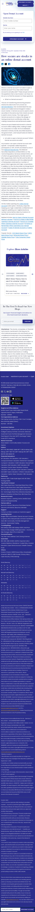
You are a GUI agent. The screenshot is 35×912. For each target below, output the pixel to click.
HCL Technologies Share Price (10, 492)
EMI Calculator (12, 465)
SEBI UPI (25, 5)
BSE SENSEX (10, 449)
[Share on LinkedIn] (2, 64)
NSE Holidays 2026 (6, 527)
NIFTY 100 (29, 452)
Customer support (25, 512)
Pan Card (7, 536)
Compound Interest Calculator (10, 461)
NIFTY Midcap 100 (21, 452)
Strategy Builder (5, 481)
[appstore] (16, 398)
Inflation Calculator (25, 472)
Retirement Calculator (27, 461)
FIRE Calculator (28, 474)
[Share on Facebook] (9, 64)
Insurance (12, 438)
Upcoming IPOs (5, 429)
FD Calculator (14, 458)
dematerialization (7, 107)
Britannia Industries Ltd (26, 492)
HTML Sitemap (15, 556)
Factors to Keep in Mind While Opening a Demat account (17, 221)
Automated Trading (13, 523)
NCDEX (12, 541)
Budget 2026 (4, 516)
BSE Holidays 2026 (17, 527)
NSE (5, 541)
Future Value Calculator (15, 467)
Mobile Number (8, 18)
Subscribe (28, 321)
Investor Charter (6, 552)
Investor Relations (6, 543)
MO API (24, 478)
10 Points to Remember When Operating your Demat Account (16, 226)
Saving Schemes (25, 536)
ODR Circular (16, 554)
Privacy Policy (25, 554)
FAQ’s (10, 512)
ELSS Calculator (22, 469)
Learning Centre (17, 498)
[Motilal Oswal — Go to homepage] (8, 4)
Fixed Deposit (5, 436)
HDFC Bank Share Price (7, 485)
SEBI (8, 541)
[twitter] (5, 392)
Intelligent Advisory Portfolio (9, 432)
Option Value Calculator (15, 474)
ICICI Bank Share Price (19, 233)
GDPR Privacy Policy (17, 552)
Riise (28, 478)
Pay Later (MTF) (14, 436)
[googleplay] (16, 403)
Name (5, 25)
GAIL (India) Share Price (23, 487)
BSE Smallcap (26, 449)
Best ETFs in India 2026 (16, 532)
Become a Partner (6, 505)
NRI (5, 521)
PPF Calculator (12, 469)
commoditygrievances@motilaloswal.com (13, 752)
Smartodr (4, 554)
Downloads (27, 552)
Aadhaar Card (15, 536)
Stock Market (13, 516)
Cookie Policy (24, 543)
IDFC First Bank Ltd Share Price (10, 490)
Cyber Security (5, 556)
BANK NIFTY (17, 449)
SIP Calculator (5, 458)
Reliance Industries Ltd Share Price (11, 494)
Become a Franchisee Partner (21, 505)
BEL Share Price (26, 494)
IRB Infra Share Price (25, 490)
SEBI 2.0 (10, 554)
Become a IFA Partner (7, 507)
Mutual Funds (15, 429)
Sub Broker (30, 519)
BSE (2, 541)
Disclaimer (16, 543)
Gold (2, 521)
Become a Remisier (21, 507)
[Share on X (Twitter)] (6, 64)
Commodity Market (15, 443)
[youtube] (8, 392)
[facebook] (2, 392)
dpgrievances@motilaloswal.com (10, 710)
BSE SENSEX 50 (10, 454)
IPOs (9, 519)
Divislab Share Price (7, 237)
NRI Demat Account (26, 429)
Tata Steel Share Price (21, 485)
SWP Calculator (22, 465)
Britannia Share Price (21, 235)
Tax (2, 536)
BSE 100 (3, 454)
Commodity (11, 521)
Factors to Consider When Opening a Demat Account (17, 223)
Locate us (16, 512)
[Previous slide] (2, 274)
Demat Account (23, 516)
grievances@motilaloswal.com (9, 708)
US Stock (23, 519)
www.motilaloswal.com (12, 899)
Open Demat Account (24, 2)
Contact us (4, 512)
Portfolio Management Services (21, 434)
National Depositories (11, 150)
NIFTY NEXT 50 (10, 452)
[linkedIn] (10, 392)
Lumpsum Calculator (8, 463)
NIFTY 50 (3, 449)
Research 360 (5, 478)
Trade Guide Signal (15, 478)
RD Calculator (23, 458)
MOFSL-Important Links (22, 541)
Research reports (6, 498)
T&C (23, 32)
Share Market (5, 443)
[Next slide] (32, 274)
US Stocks (21, 432)
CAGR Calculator (20, 463)
